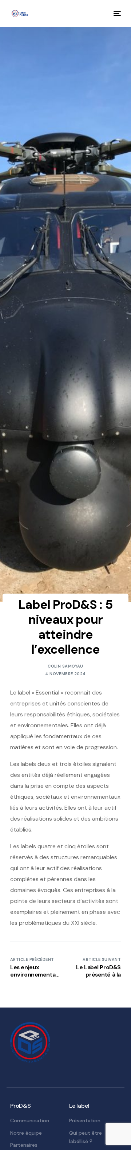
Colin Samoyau (65, 666)
